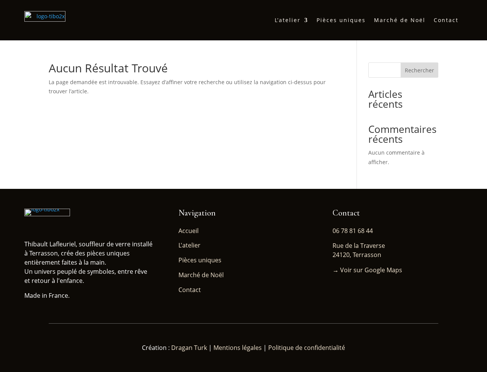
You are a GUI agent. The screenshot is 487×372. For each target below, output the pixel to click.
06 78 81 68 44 (353, 231)
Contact (446, 20)
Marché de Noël (399, 20)
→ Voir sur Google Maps (367, 270)
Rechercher (419, 70)
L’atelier (288, 20)
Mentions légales (237, 347)
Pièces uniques (341, 20)
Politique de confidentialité (306, 347)
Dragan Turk (189, 347)
